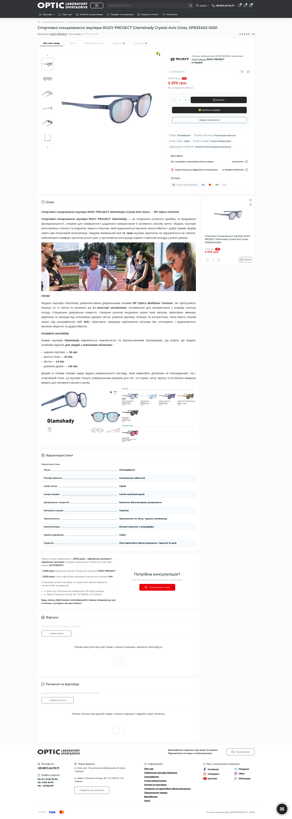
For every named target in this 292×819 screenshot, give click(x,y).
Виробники (151, 796)
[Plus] (185, 99)
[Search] (190, 5)
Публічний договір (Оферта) (160, 772)
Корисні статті (149, 14)
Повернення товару (156, 792)
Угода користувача (155, 780)
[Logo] (63, 5)
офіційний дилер (65, 570)
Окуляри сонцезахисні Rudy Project (84, 22)
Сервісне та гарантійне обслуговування (167, 788)
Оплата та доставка (91, 14)
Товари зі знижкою (122, 14)
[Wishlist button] (242, 71)
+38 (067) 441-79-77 (48, 768)
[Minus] (174, 99)
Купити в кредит (210, 110)
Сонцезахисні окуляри (53, 22)
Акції (147, 800)
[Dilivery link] (246, 161)
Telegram (244, 769)
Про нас (67, 14)
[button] (47, 55)
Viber (242, 773)
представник (199, 59)
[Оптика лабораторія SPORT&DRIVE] (91, 751)
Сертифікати (151, 776)
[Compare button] (248, 71)
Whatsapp (244, 778)
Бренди (47, 14)
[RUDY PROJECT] (180, 59)
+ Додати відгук (56, 633)
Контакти (171, 14)
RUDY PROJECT (58, 34)
